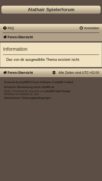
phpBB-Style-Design (58, 91)
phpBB (24, 82)
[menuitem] (8, 28)
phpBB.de (48, 86)
